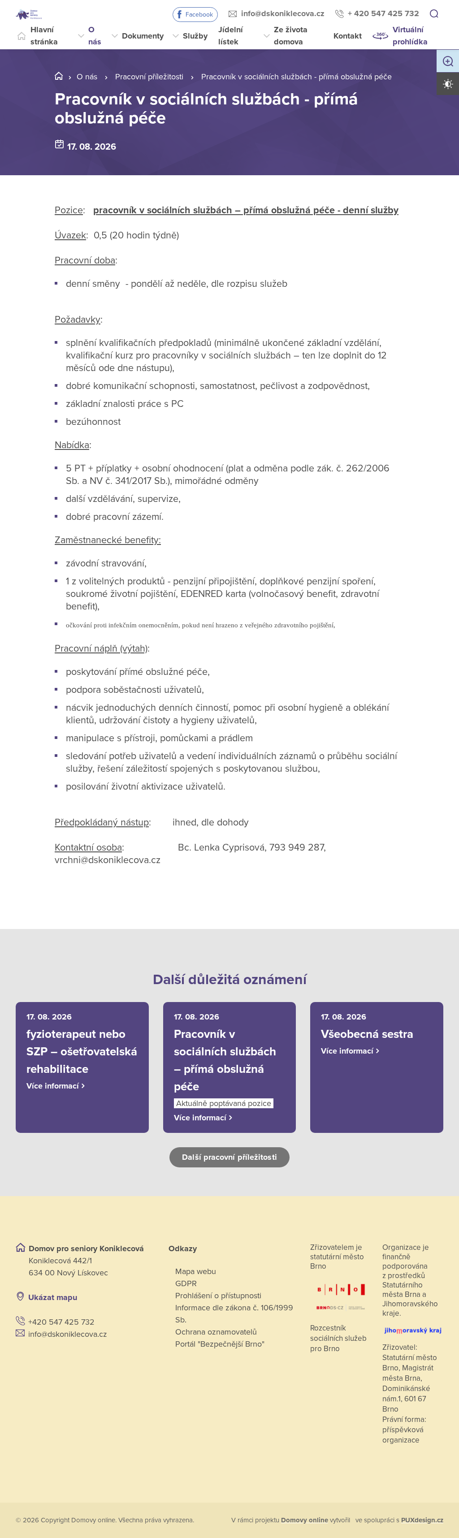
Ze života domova (290, 36)
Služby (195, 36)
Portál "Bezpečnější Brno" (219, 1344)
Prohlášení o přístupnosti (218, 1295)
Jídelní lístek (230, 36)
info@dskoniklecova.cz (283, 13)
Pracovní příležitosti (149, 77)
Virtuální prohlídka (410, 36)
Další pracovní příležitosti (229, 1157)
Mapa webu (195, 1271)
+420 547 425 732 (61, 1322)
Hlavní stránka (44, 36)
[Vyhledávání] (434, 14)
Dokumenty (143, 36)
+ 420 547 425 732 (383, 13)
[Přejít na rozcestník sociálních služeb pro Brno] (340, 1294)
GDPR (186, 1283)
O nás (94, 36)
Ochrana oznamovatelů (216, 1332)
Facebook (199, 14)
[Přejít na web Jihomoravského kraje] (412, 1327)
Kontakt (347, 36)
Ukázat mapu (52, 1297)
